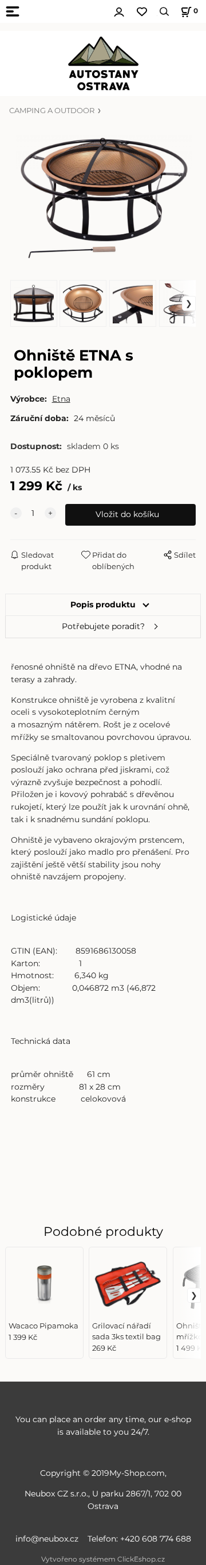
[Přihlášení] (119, 10)
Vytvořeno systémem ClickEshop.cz (103, 1559)
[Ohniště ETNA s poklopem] (103, 198)
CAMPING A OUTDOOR (51, 110)
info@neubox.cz (49, 1539)
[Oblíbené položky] (142, 12)
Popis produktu (103, 604)
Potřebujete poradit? (103, 626)
